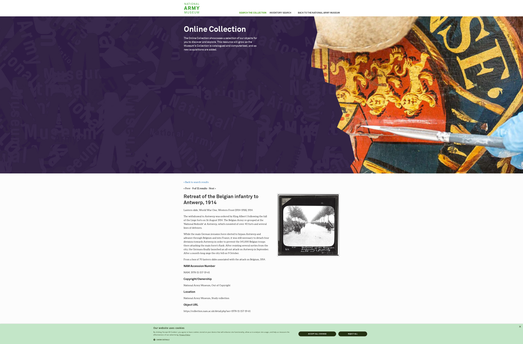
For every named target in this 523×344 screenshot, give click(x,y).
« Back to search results (196, 182)
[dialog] (261, 334)
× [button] (520, 327)
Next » (212, 188)
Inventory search (280, 13)
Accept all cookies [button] (317, 334)
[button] (223, 340)
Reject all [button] (353, 334)
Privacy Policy (184, 335)
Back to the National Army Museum (319, 13)
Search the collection (252, 13)
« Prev (187, 188)
